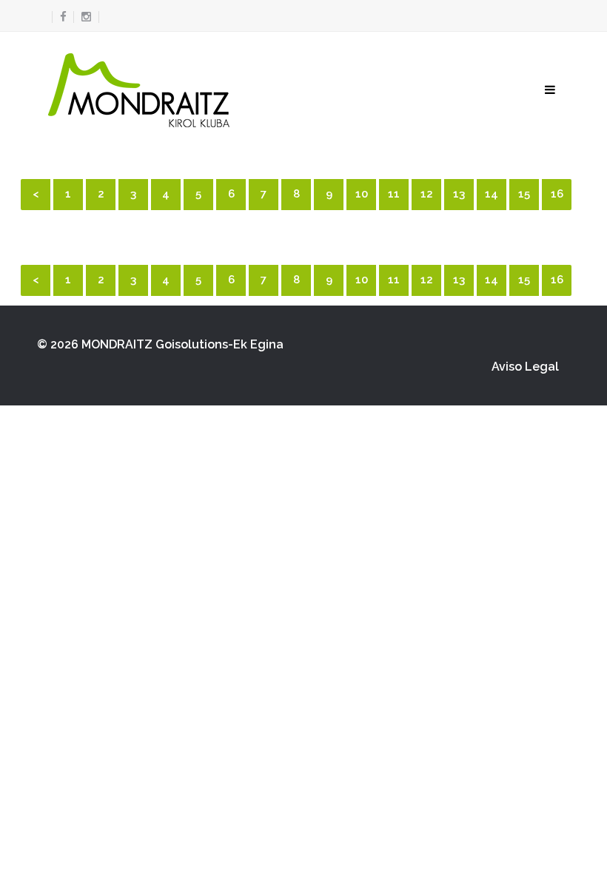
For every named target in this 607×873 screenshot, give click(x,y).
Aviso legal (525, 367)
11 (394, 193)
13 (459, 193)
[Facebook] (59, 17)
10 (361, 193)
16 (557, 193)
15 (524, 193)
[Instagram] (86, 17)
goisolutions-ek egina (219, 344)
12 (426, 193)
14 (491, 193)
